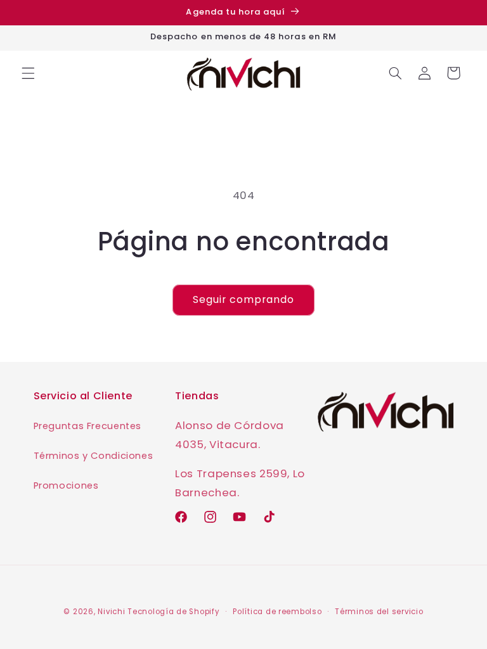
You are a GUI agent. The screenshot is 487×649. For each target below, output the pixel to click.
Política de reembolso (277, 612)
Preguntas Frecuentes (88, 426)
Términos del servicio (379, 612)
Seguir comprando (244, 299)
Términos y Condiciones (93, 455)
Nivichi (111, 612)
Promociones (66, 485)
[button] (27, 72)
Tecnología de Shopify (173, 612)
